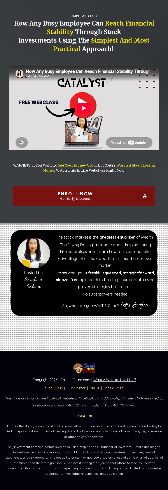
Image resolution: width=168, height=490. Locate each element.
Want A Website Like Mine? (114, 380)
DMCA (94, 388)
